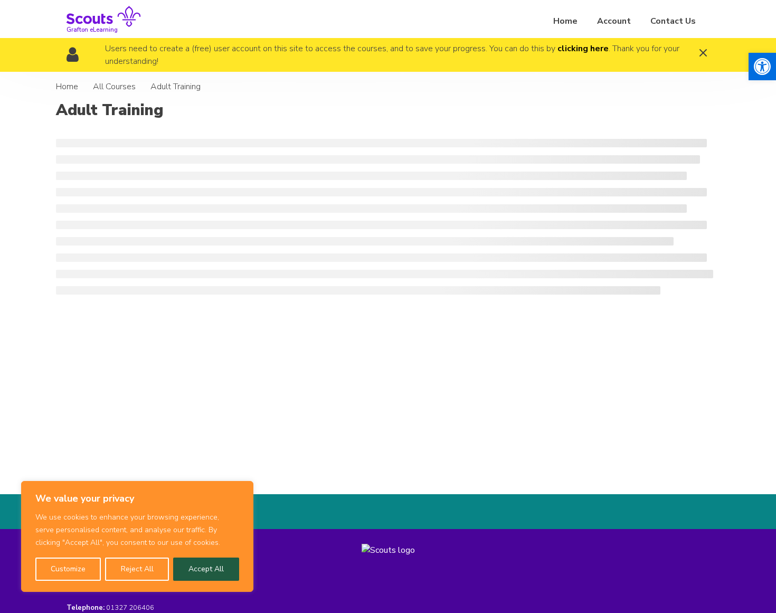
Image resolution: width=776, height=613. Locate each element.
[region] (137, 536)
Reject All (137, 569)
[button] (762, 66)
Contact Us (673, 21)
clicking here (583, 48)
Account (614, 21)
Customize (68, 569)
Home (565, 21)
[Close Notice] (703, 54)
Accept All (206, 569)
